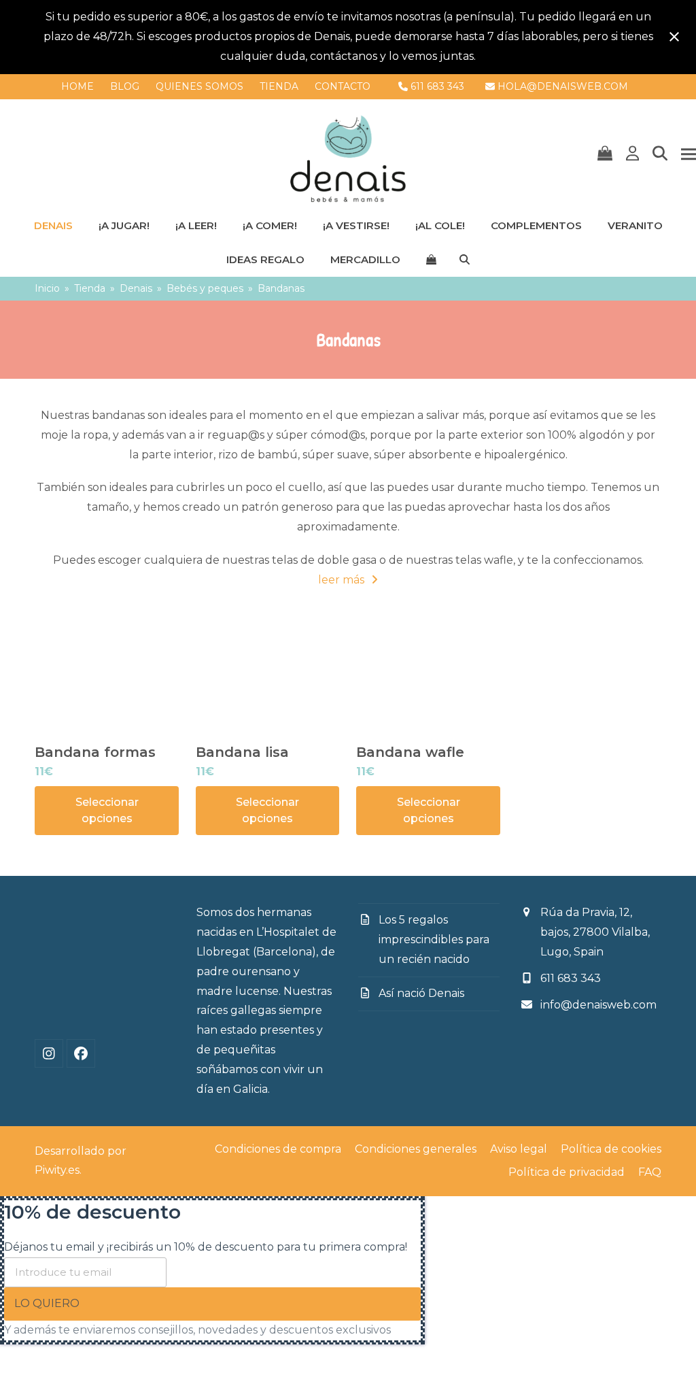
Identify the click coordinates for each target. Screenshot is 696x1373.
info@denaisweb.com (598, 1004)
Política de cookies (611, 1148)
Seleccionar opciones (107, 810)
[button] (604, 154)
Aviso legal (518, 1148)
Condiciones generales (415, 1148)
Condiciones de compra (278, 1148)
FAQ (649, 1172)
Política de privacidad (566, 1172)
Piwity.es (57, 1170)
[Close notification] (674, 37)
